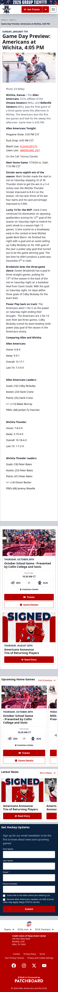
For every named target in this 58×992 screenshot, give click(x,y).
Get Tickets (33, 9)
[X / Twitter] (34, 966)
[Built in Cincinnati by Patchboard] (29, 979)
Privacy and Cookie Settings (40, 958)
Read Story (30, 659)
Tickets (31, 597)
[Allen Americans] (7, 9)
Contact (16, 954)
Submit (29, 909)
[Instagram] (24, 966)
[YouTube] (44, 966)
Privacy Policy (30, 954)
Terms (42, 954)
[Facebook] (14, 966)
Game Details (30, 604)
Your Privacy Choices (14, 958)
